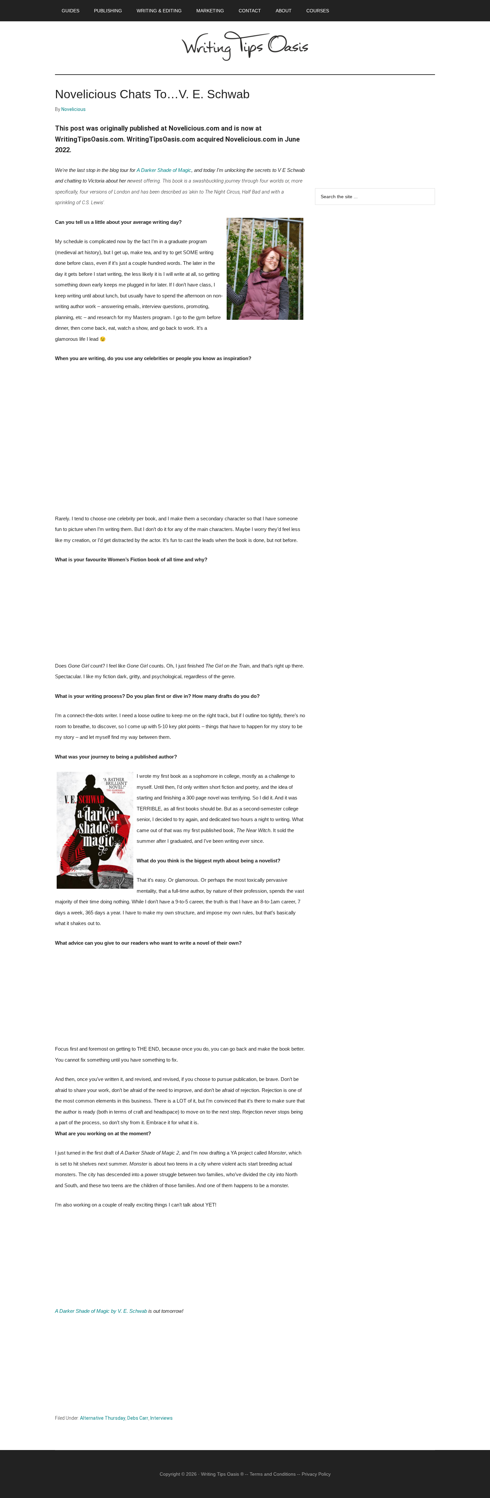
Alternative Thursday (102, 1418)
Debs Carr (137, 1418)
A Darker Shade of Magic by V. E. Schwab (101, 1311)
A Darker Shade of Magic (164, 170)
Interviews (161, 1418)
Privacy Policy (316, 1474)
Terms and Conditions (273, 1474)
